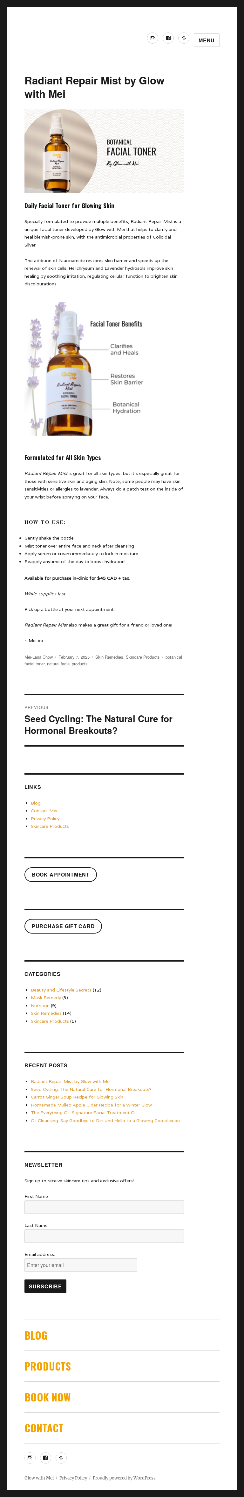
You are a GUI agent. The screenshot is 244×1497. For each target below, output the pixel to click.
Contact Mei (44, 810)
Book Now (47, 1396)
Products (47, 1365)
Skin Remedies (109, 657)
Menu (207, 40)
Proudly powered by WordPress (124, 1478)
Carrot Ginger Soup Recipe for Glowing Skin (77, 1097)
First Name (36, 1196)
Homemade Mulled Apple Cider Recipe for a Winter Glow (91, 1105)
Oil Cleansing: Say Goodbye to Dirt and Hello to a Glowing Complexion (105, 1120)
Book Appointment (61, 874)
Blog (36, 803)
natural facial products (67, 664)
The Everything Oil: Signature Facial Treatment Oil (84, 1112)
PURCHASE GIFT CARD (63, 926)
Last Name (36, 1225)
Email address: (39, 1254)
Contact (44, 1427)
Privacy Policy (45, 818)
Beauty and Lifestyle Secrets (61, 990)
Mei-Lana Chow (38, 657)
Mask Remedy (46, 997)
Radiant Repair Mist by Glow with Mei (71, 1081)
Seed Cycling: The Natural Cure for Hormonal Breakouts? (91, 1089)
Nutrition (40, 1005)
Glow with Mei (39, 1478)
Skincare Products (143, 657)
